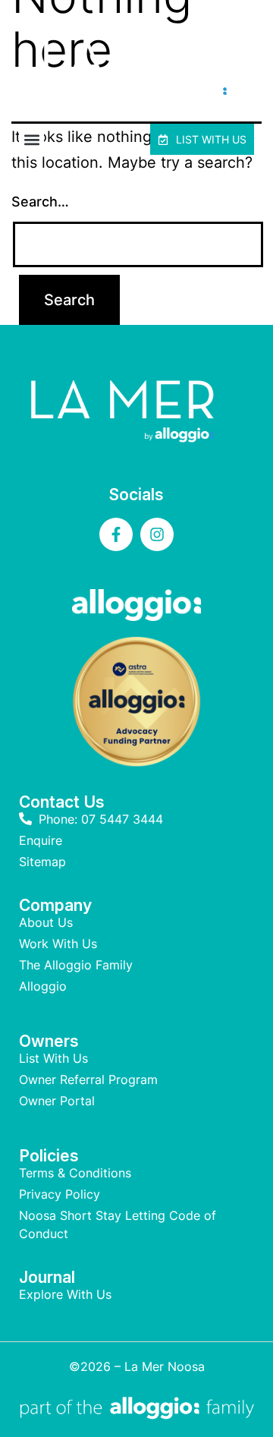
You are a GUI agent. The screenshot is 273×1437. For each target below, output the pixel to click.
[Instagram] (157, 534)
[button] (31, 139)
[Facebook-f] (116, 534)
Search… (40, 202)
